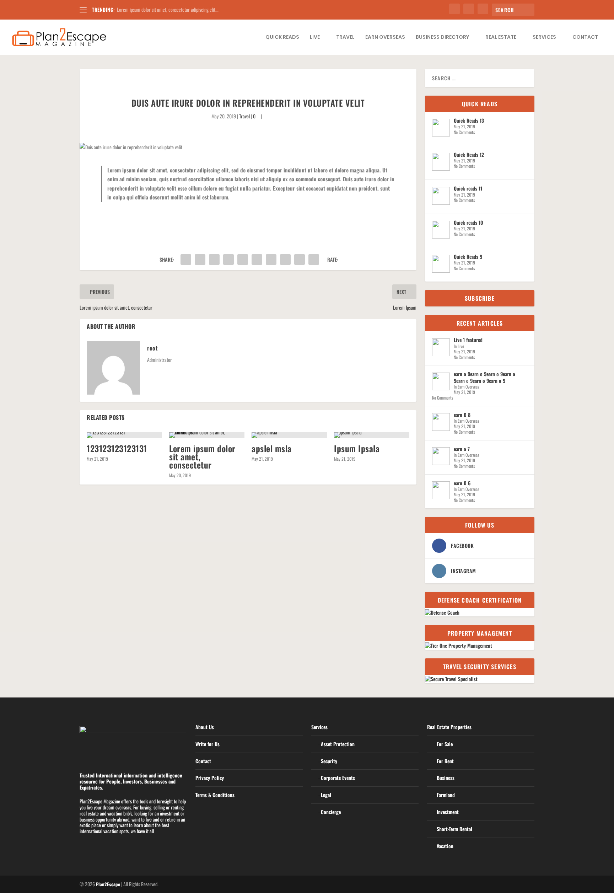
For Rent (445, 761)
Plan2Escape (108, 884)
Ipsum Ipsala (356, 448)
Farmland (446, 794)
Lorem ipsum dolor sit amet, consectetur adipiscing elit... (168, 9)
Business (445, 777)
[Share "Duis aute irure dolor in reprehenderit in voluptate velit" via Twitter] (200, 259)
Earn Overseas (385, 37)
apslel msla (272, 448)
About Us (204, 727)
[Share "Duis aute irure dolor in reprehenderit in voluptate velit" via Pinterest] (243, 259)
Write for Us (207, 744)
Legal (326, 794)
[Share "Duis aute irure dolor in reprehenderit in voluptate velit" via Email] (299, 259)
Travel (345, 37)
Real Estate (500, 37)
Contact (585, 37)
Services (544, 37)
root (152, 348)
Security (329, 761)
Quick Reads (282, 37)
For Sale (445, 744)
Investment (448, 812)
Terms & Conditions (215, 794)
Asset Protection (338, 744)
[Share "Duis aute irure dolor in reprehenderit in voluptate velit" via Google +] (214, 259)
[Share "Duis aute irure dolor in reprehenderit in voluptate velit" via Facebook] (186, 259)
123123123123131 (117, 448)
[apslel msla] (289, 435)
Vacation (445, 846)
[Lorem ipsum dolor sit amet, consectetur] (206, 435)
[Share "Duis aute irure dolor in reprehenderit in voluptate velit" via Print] (314, 259)
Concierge (331, 812)
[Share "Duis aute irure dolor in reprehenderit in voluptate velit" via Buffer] (271, 259)
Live (315, 37)
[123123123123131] (124, 435)
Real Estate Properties (449, 727)
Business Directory (442, 37)
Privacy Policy (209, 777)
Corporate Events (338, 777)
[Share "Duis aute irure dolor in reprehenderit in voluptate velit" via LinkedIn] (257, 259)
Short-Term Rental (454, 829)
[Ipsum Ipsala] (371, 435)
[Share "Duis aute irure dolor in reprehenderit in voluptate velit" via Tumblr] (228, 259)
